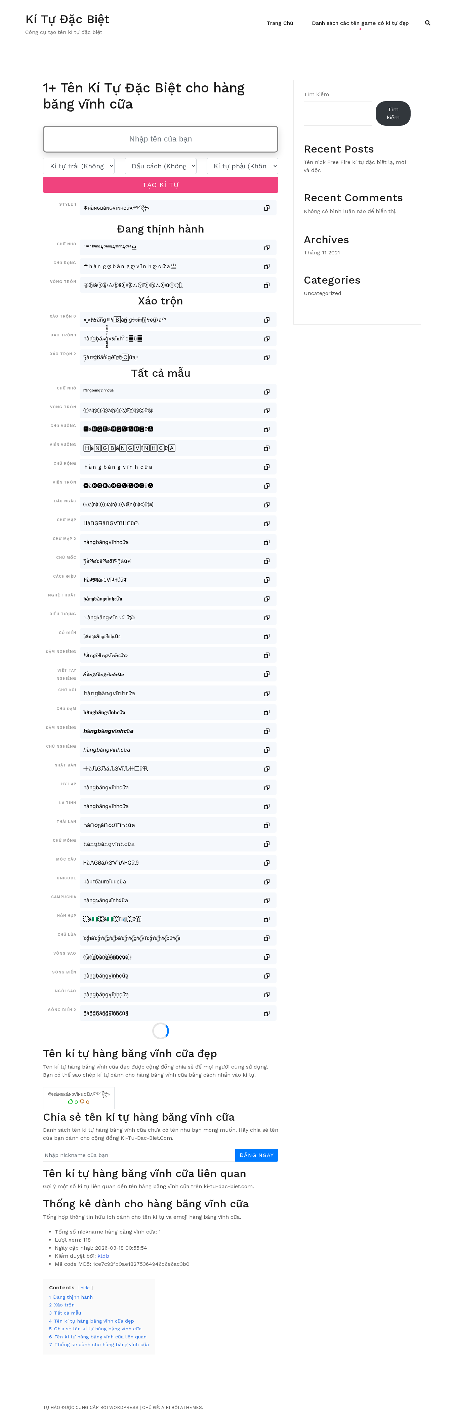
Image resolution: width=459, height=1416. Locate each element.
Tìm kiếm (316, 94)
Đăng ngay (257, 1155)
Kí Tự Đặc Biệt (67, 19)
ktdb (103, 1256)
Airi (165, 1407)
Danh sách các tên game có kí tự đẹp (360, 23)
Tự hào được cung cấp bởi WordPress (90, 1407)
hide (85, 1287)
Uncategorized (322, 293)
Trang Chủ (280, 23)
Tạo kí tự (160, 185)
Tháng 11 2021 (322, 252)
